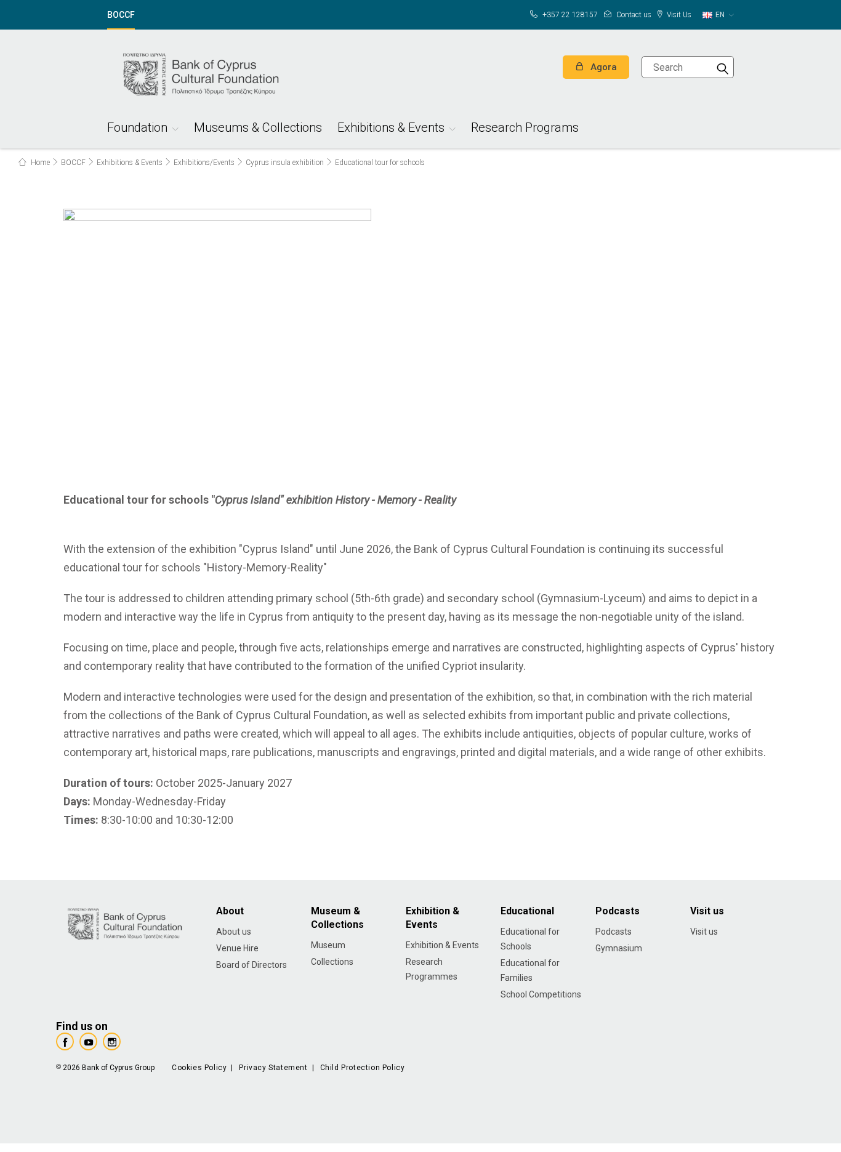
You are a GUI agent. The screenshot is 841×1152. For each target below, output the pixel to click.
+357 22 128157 (569, 14)
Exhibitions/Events (204, 162)
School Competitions (541, 994)
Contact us (632, 14)
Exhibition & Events (442, 945)
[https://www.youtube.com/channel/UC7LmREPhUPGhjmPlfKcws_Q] (88, 1041)
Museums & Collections (258, 129)
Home (39, 162)
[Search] (723, 67)
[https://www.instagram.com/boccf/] (111, 1041)
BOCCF (121, 15)
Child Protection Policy (362, 1067)
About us (233, 932)
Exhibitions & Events (391, 129)
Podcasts (613, 932)
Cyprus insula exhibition (285, 162)
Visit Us (678, 14)
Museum (328, 945)
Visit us (704, 932)
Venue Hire (237, 948)
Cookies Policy (199, 1067)
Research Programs (525, 129)
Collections (332, 962)
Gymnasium (618, 948)
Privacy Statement (273, 1067)
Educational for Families (530, 970)
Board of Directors (251, 965)
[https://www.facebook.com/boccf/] (65, 1041)
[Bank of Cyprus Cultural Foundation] (199, 72)
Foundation (137, 129)
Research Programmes (431, 969)
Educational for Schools (530, 939)
